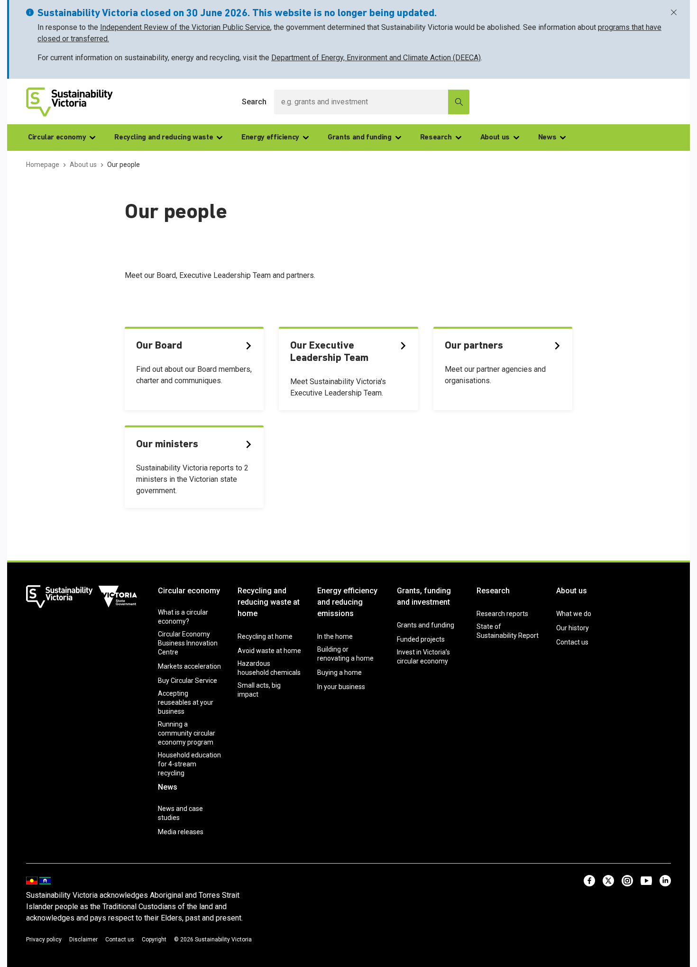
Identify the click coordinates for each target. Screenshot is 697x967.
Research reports (502, 613)
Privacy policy (44, 939)
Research (436, 137)
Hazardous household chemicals (269, 668)
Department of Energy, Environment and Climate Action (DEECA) (376, 57)
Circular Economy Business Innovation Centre (188, 643)
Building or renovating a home (345, 653)
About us (495, 137)
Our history (572, 628)
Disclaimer (83, 939)
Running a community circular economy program (186, 733)
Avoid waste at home (269, 650)
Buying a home (339, 672)
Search (254, 101)
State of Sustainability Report (508, 631)
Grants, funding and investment (424, 596)
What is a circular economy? (183, 616)
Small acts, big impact (259, 690)
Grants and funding (360, 137)
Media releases (180, 832)
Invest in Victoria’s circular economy (423, 656)
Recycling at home (265, 636)
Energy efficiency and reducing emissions (347, 602)
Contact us (572, 642)
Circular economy (57, 137)
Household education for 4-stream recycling (189, 764)
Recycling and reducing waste (163, 137)
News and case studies (180, 813)
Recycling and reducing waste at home (269, 602)
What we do (573, 613)
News (547, 137)
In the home (335, 636)
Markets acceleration (189, 666)
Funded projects (421, 639)
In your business (341, 687)
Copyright (154, 939)
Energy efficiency (270, 137)
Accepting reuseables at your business (185, 702)
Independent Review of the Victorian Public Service (185, 27)
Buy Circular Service (187, 680)
